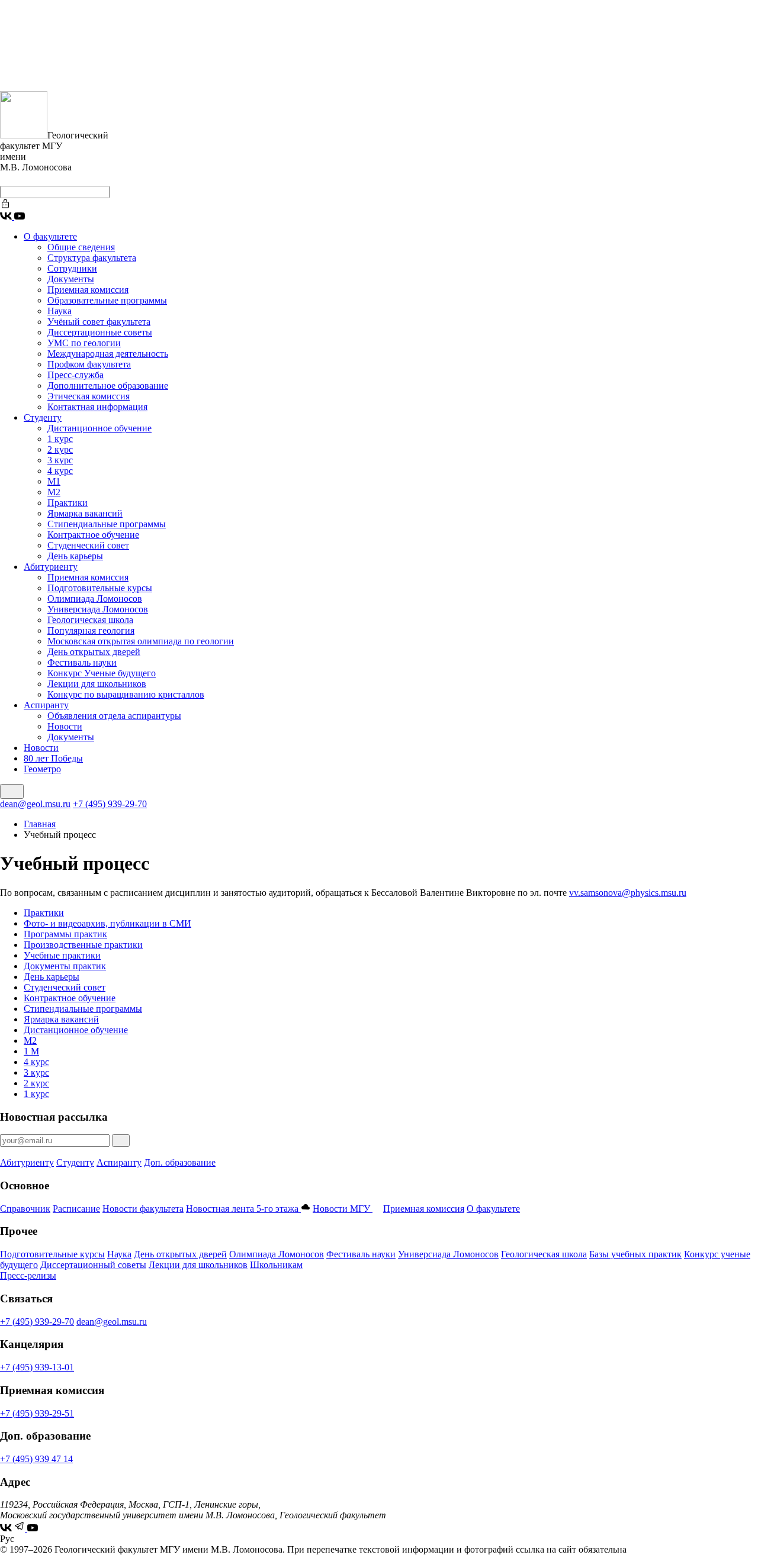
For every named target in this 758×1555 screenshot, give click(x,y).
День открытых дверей (93, 652)
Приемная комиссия (88, 290)
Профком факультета (89, 364)
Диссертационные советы (99, 332)
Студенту (43, 417)
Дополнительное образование (107, 385)
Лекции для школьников (96, 684)
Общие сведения (81, 247)
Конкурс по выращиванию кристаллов (125, 694)
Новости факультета (143, 1209)
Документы (70, 279)
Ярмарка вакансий (85, 513)
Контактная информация (97, 407)
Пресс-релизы (28, 1275)
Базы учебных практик (635, 1254)
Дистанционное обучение (99, 428)
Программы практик (65, 934)
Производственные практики (83, 945)
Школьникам (276, 1265)
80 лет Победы (53, 758)
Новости (64, 726)
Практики (67, 503)
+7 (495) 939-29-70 (110, 804)
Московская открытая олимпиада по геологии (140, 641)
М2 (53, 492)
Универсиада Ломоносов (97, 609)
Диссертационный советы (93, 1265)
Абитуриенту (51, 567)
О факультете (50, 236)
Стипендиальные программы (106, 524)
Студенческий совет (88, 545)
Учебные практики (62, 955)
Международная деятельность (107, 354)
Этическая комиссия (88, 396)
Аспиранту (46, 705)
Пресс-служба (75, 375)
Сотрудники (72, 268)
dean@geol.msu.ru (35, 804)
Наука (59, 311)
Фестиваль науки (82, 662)
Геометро (42, 769)
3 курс (60, 460)
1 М (31, 1051)
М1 (53, 481)
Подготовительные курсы (99, 588)
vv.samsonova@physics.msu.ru (627, 893)
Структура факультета (91, 258)
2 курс (60, 449)
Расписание (76, 1209)
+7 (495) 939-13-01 (37, 1367)
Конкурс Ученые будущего (101, 673)
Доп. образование (180, 1162)
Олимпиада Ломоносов (94, 598)
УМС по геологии (84, 343)
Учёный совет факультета (98, 322)
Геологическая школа (90, 620)
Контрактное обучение (93, 535)
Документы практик (65, 966)
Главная (40, 824)
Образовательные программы (107, 300)
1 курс (60, 439)
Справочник (25, 1209)
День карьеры (75, 556)
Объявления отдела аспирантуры (114, 716)
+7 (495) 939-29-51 (37, 1413)
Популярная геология (90, 630)
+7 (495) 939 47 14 (36, 1459)
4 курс (60, 471)
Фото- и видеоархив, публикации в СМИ (107, 923)
